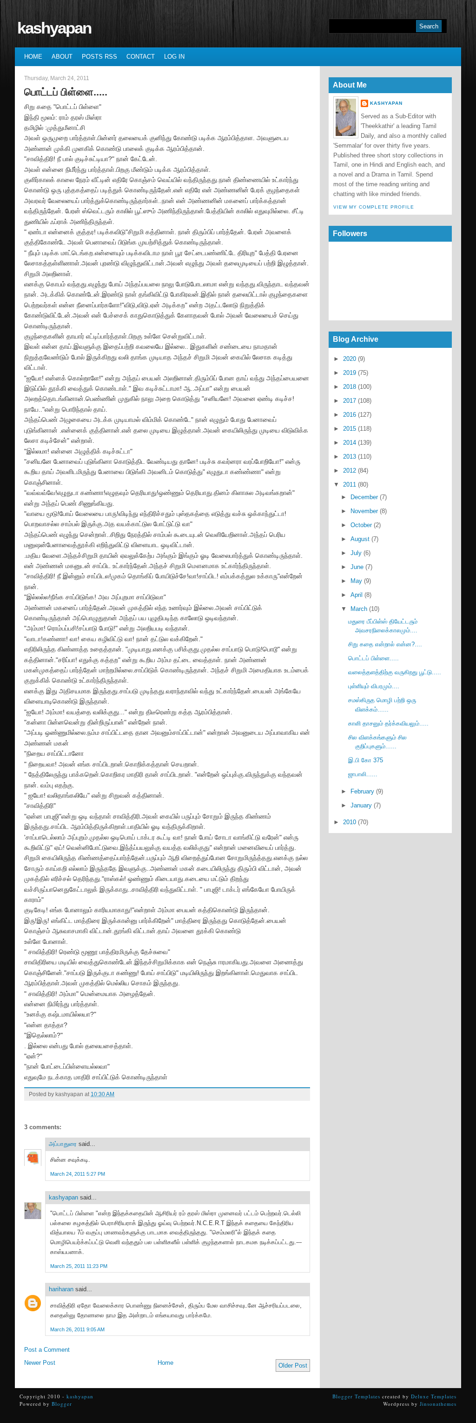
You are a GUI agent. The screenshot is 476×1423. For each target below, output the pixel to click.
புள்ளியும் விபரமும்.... (373, 686)
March (358, 608)
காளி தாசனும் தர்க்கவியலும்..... (388, 723)
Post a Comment (47, 1349)
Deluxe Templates (433, 1396)
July (356, 552)
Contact (140, 56)
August (360, 538)
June (357, 566)
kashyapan (54, 28)
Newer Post (39, 1362)
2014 (349, 442)
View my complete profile (373, 207)
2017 (349, 400)
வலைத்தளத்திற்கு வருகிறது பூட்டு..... (394, 672)
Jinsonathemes (438, 1403)
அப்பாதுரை (63, 1143)
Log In (174, 56)
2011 (349, 484)
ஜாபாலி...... (362, 774)
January (361, 805)
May (356, 580)
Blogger (62, 1403)
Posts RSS (99, 56)
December (364, 497)
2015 (349, 428)
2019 (349, 372)
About (62, 56)
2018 (349, 386)
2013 (349, 456)
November (364, 511)
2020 (349, 358)
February (362, 791)
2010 (349, 822)
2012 (349, 470)
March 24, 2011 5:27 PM (77, 1174)
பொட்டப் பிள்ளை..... (65, 92)
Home (33, 56)
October (361, 525)
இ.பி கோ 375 (365, 760)
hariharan (61, 1289)
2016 (349, 414)
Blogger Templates (356, 1396)
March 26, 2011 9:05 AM (77, 1329)
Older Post (292, 1365)
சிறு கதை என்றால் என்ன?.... (385, 644)
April (356, 594)
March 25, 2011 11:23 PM (78, 1266)
